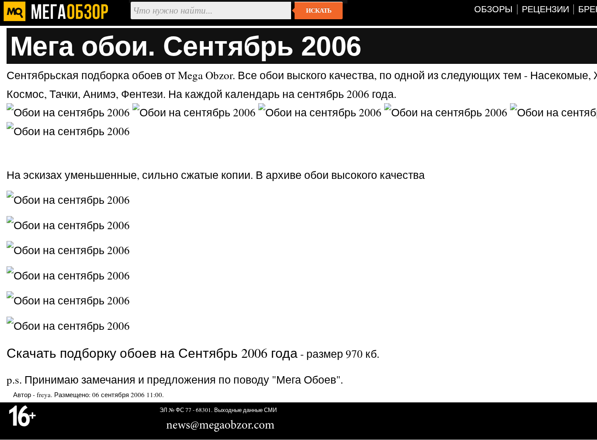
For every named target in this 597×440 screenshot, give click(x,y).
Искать (318, 10)
